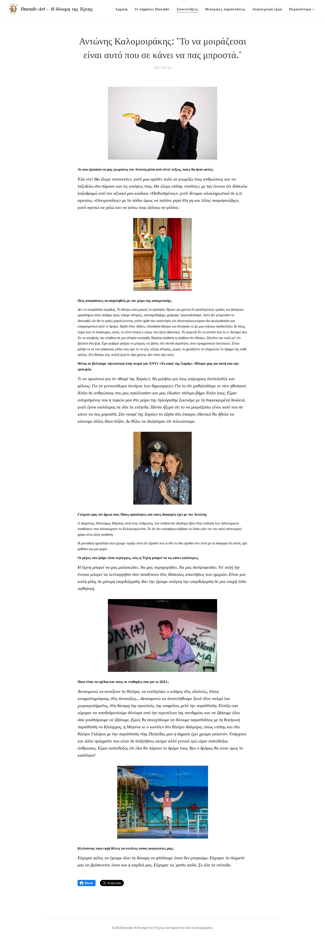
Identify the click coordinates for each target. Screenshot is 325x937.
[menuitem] (122, 9)
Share (89, 883)
